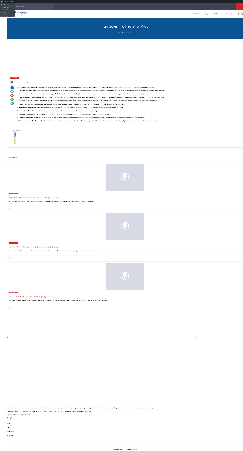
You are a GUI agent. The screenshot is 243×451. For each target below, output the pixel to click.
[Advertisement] (125, 53)
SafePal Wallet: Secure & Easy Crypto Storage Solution (33, 247)
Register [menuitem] (11, 1)
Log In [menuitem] (6, 1)
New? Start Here (196, 14)
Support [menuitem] (3, 12)
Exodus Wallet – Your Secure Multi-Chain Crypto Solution (34, 197)
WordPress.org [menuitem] (5, 5)
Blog (206, 14)
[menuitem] (1, 1)
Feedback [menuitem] (4, 14)
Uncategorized (14, 77)
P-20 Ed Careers (216, 14)
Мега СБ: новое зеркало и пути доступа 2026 (31, 296)
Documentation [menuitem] (5, 7)
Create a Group (230, 14)
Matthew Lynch (20, 82)
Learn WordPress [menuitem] (6, 10)
